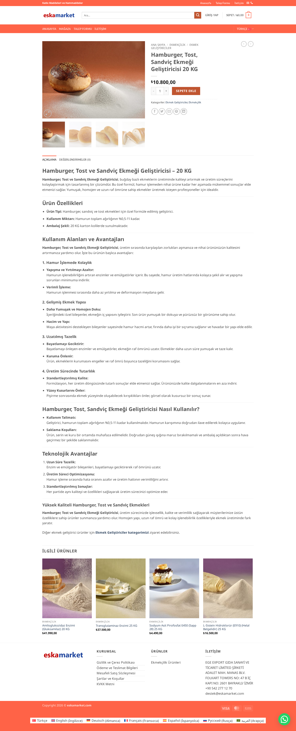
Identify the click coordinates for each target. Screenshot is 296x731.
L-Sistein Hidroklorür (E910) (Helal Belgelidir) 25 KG (226, 627)
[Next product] (244, 44)
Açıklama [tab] (49, 159)
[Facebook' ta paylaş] (154, 111)
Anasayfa (205, 3)
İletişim (239, 3)
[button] (212, 15)
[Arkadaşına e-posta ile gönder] (169, 111)
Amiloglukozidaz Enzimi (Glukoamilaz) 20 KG (58, 627)
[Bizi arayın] (251, 3)
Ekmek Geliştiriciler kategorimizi (122, 532)
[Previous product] (251, 44)
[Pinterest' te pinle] (176, 111)
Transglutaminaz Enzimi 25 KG (116, 625)
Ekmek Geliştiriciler (176, 102)
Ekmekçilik (177, 45)
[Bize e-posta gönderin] (248, 3)
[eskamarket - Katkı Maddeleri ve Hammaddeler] (59, 15)
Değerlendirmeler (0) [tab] (75, 159)
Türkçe (242, 28)
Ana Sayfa (158, 45)
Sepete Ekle (186, 91)
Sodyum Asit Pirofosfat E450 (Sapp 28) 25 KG (172, 627)
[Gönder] (197, 15)
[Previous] (49, 80)
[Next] (138, 80)
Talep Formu (223, 3)
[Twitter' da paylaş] (162, 111)
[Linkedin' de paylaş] (183, 111)
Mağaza (65, 28)
